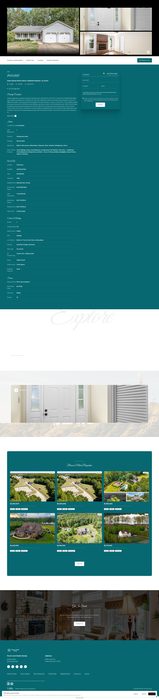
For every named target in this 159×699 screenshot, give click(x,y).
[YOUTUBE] (21, 666)
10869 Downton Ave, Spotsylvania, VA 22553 (115, 547)
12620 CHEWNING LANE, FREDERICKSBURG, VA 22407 (118, 506)
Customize (144, 693)
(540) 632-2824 (11, 659)
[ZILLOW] (25, 666)
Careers (87, 673)
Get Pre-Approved (14, 88)
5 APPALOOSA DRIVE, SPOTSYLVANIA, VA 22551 (22, 506)
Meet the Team (12, 673)
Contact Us (79, 624)
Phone (103, 86)
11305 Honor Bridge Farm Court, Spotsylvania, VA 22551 (71, 547)
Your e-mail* (86, 80)
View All (79, 564)
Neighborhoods (65, 673)
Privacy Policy (90, 101)
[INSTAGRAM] (12, 666)
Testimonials (52, 673)
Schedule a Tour (144, 60)
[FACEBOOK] (8, 666)
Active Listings (25, 673)
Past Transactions (39, 673)
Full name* (85, 86)
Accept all (152, 693)
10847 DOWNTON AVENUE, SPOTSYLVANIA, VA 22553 (24, 547)
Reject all (136, 693)
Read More (10, 116)
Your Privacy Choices (79, 697)
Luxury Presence (30, 688)
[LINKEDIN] (17, 666)
